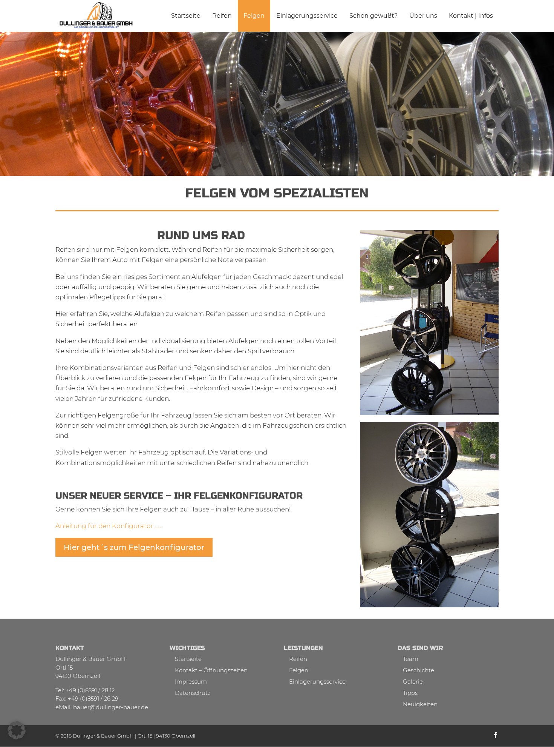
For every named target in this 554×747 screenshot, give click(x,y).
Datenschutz (193, 692)
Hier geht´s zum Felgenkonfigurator (134, 547)
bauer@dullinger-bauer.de (110, 707)
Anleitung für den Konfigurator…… (108, 526)
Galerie (413, 681)
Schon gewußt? (373, 15)
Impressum (191, 681)
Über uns (423, 15)
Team (410, 658)
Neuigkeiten (420, 704)
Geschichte (418, 670)
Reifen (222, 15)
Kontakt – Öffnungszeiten (211, 670)
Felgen (254, 15)
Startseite (185, 15)
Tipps (410, 692)
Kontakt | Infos (471, 15)
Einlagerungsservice (307, 15)
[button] (16, 730)
